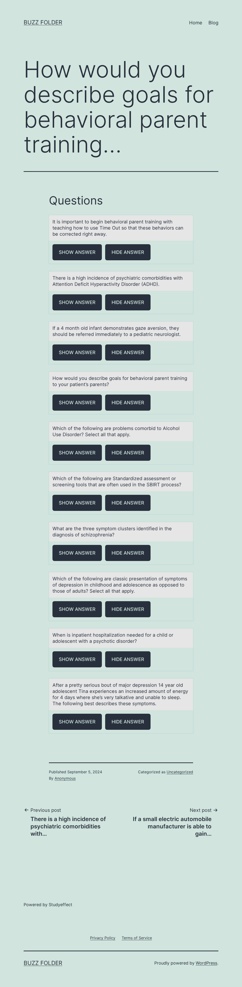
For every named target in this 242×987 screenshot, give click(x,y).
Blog (213, 23)
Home (195, 23)
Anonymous (65, 778)
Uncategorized (180, 772)
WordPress (206, 963)
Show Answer (77, 252)
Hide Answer (128, 252)
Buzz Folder (43, 22)
